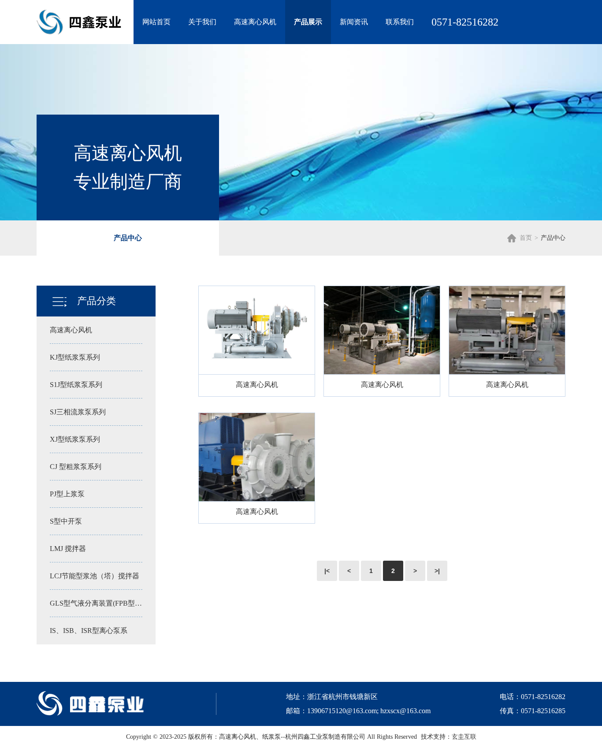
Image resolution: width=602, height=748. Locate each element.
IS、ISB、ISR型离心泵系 (88, 630)
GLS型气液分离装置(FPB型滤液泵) (96, 603)
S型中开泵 (66, 521)
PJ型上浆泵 (67, 494)
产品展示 (308, 22)
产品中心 (128, 238)
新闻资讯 (354, 22)
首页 (526, 237)
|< (327, 570)
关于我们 (202, 22)
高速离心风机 (255, 22)
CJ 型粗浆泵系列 (75, 466)
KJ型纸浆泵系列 (75, 357)
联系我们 (400, 22)
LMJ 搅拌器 (68, 548)
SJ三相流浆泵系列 (78, 412)
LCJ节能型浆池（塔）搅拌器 (94, 576)
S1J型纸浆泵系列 (76, 384)
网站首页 (156, 22)
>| (437, 570)
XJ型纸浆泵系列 (75, 439)
